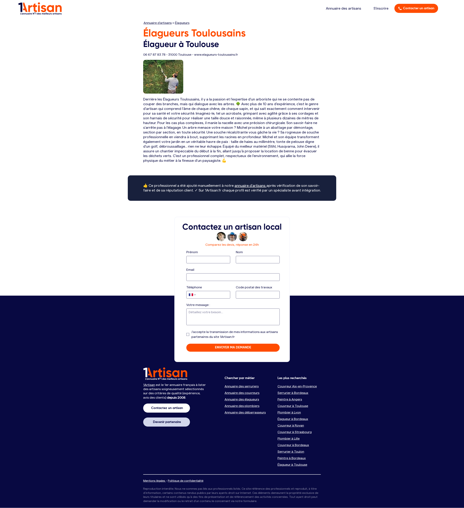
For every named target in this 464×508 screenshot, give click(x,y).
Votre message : (198, 305)
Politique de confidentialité (185, 480)
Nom (239, 252)
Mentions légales (154, 480)
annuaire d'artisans (250, 186)
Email (190, 269)
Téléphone (194, 287)
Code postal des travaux (254, 287)
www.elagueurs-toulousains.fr (216, 54)
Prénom (192, 252)
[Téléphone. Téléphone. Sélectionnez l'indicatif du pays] (192, 294)
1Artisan (149, 384)
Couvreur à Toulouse (292, 406)
